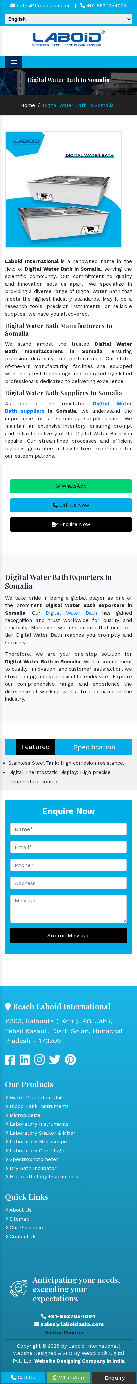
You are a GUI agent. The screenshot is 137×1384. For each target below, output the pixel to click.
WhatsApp (73, 486)
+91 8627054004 (106, 6)
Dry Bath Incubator (32, 1168)
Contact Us (22, 1237)
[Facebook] (10, 1062)
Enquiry (114, 1378)
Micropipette (24, 1115)
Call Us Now (73, 505)
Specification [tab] (94, 747)
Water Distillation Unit (35, 1098)
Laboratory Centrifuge (36, 1151)
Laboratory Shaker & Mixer (42, 1133)
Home (27, 105)
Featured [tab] (35, 747)
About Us (20, 1210)
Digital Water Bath (71, 613)
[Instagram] (39, 1062)
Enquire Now (74, 524)
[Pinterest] (70, 1062)
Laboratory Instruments (38, 1124)
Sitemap (19, 1219)
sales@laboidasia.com (43, 6)
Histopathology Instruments (43, 1177)
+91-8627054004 (71, 1316)
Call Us (25, 1378)
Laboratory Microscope (37, 1142)
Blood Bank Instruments (38, 1106)
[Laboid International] (68, 38)
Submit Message (68, 935)
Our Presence (25, 1228)
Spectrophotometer (33, 1159)
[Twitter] (25, 1062)
